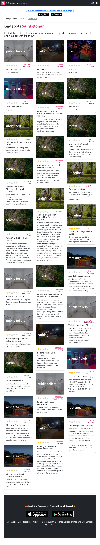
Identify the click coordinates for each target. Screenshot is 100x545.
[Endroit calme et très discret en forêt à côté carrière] (50, 276)
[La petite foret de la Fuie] (18, 362)
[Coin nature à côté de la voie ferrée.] (18, 126)
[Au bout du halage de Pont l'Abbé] (81, 215)
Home (19, 3)
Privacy (26, 3)
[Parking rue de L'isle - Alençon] (50, 334)
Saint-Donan (32, 19)
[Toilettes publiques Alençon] (81, 307)
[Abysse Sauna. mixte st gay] (81, 358)
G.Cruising (10, 3)
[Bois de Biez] (81, 88)
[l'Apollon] (81, 51)
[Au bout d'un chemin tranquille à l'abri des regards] (50, 198)
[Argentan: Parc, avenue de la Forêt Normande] (50, 147)
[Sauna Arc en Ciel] (18, 88)
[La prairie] (50, 51)
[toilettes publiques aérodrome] (50, 383)
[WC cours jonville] (18, 51)
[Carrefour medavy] (81, 172)
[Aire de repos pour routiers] (81, 407)
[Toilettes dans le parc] (18, 278)
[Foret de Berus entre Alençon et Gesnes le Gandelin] (18, 168)
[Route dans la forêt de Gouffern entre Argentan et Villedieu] (50, 93)
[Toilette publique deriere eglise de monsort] (18, 320)
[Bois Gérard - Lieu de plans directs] (18, 220)
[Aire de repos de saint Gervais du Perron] (18, 456)
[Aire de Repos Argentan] (81, 257)
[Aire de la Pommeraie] (18, 407)
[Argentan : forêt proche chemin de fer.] (81, 126)
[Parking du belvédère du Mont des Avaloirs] (50, 428)
